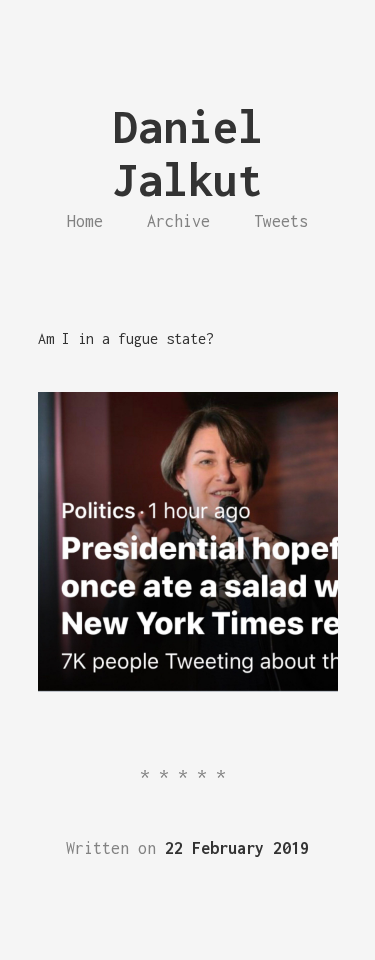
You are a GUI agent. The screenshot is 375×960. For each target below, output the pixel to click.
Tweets (281, 221)
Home (85, 221)
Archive (178, 221)
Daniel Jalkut (188, 153)
